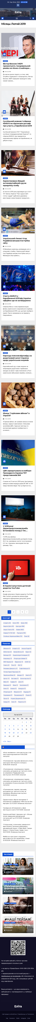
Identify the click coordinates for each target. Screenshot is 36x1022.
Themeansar (30, 1014)
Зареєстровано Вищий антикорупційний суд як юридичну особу (14, 183)
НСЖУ (27, 662)
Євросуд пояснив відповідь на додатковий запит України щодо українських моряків (17, 358)
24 (31, 733)
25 (5, 736)
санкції (6, 702)
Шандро (20, 675)
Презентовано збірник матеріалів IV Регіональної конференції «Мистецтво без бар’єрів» (17, 801)
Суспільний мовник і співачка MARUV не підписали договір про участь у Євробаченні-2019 (17, 123)
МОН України (8, 662)
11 (5, 729)
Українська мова (9, 675)
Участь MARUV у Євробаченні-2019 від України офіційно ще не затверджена (17, 298)
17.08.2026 (9, 910)
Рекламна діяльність (10, 668)
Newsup (23, 1014)
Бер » (9, 741)
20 (13, 733)
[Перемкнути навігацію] (17, 18)
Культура (20, 626)
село (13, 702)
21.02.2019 (8, 419)
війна (6, 682)
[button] (30, 18)
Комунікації (8, 658)
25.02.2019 (8, 71)
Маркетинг (19, 662)
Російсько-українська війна (13, 636)
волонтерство (26, 678)
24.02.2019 (8, 246)
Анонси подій (26, 648)
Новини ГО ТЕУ (9, 633)
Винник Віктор (19, 652)
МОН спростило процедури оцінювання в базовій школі (17, 869)
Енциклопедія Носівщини (21, 655)
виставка (15, 678)
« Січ (4, 741)
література (8, 692)
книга (6, 688)
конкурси (22, 688)
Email (28, 1018)
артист (6, 678)
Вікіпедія (7, 655)
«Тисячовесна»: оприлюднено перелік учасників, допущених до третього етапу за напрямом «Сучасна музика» (17, 781)
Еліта (18, 12)
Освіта (6, 665)
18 (5, 733)
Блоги (16, 623)
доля (21, 682)
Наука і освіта (9, 629)
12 (9, 729)
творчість (22, 702)
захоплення (24, 685)
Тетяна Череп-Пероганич (12, 672)
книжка (13, 688)
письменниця (19, 695)
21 (18, 733)
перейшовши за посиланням (11, 976)
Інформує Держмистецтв (14, 747)
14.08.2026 (9, 930)
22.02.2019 (8, 363)
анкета (28, 675)
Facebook (12, 1018)
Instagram (23, 1018)
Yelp (7, 1018)
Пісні (13, 665)
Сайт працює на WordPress (9, 1014)
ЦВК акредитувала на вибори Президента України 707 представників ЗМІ (17, 473)
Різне (26, 636)
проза (6, 698)
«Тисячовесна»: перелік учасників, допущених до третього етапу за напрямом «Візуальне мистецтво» (15, 791)
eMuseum (7, 648)
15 (22, 729)
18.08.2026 (9, 872)
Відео (28, 652)
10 (30, 726)
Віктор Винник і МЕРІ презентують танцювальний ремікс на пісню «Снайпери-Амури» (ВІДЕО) (16, 67)
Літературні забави (20, 658)
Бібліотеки (8, 652)
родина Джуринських (18, 698)
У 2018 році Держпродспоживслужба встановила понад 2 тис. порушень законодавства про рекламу (17, 530)
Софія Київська (24, 668)
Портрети (21, 633)
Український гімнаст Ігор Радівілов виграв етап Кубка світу (16, 240)
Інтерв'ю (7, 623)
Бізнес (24, 623)
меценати (18, 692)
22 (22, 733)
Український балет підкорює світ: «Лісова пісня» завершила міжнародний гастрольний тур (17, 816)
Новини (5, 61)
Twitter (18, 1018)
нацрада (27, 692)
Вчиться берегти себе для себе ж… (17, 906)
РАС (20, 665)
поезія (28, 695)
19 (9, 733)
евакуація (7, 685)
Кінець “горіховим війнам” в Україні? (16, 414)
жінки (15, 685)
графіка (13, 682)
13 (13, 729)
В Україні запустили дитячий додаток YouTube (17, 587)
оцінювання (8, 695)
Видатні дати (9, 626)
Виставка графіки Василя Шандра (17, 926)
